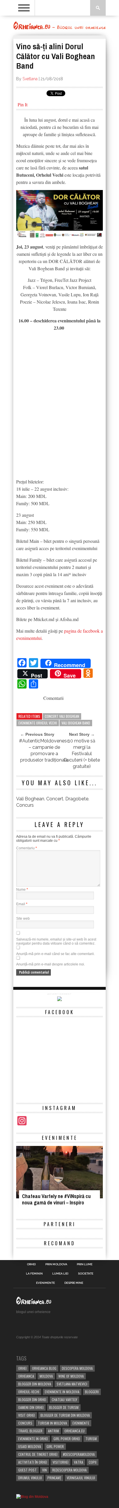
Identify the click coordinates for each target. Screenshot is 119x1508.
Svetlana (30, 78)
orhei (22, 1368)
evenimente (80, 1423)
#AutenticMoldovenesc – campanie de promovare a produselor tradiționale (44, 750)
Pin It (22, 104)
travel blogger (30, 1430)
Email (21, 904)
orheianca (26, 1376)
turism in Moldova (52, 1423)
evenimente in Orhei (33, 1438)
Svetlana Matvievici (72, 1383)
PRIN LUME (84, 1264)
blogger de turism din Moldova (65, 1415)
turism (91, 1438)
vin (44, 1469)
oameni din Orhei (31, 1407)
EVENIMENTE (45, 1282)
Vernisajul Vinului (81, 1477)
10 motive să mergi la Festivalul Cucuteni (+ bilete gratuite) (82, 753)
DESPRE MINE (73, 1282)
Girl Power (55, 1446)
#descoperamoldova (79, 1454)
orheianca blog (44, 1368)
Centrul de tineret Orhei (37, 1454)
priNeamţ (54, 1477)
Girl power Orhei (66, 1438)
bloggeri (92, 1391)
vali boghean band (76, 722)
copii (92, 1462)
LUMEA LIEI (60, 1273)
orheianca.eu (74, 1430)
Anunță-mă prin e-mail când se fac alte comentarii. (55, 954)
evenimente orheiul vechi (37, 722)
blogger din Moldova (34, 1383)
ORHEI (31, 1264)
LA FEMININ (34, 1273)
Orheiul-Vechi (28, 1391)
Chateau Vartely (64, 1399)
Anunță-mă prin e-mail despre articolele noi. (50, 964)
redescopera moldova (69, 1469)
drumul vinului (30, 1477)
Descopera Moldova (77, 1368)
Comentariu (26, 848)
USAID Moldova (29, 1446)
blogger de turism (64, 1407)
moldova (46, 1376)
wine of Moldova (71, 1376)
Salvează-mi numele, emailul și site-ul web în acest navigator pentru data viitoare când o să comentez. (56, 941)
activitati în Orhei (32, 1462)
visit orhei (26, 1415)
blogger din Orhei (32, 1399)
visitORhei (60, 1462)
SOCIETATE (85, 1273)
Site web (23, 919)
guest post (27, 1469)
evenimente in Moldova (62, 1391)
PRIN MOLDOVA (56, 1264)
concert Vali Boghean (62, 716)
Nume (22, 890)
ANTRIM (53, 1430)
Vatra (78, 1462)
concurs (25, 1423)
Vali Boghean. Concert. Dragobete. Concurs (52, 802)
